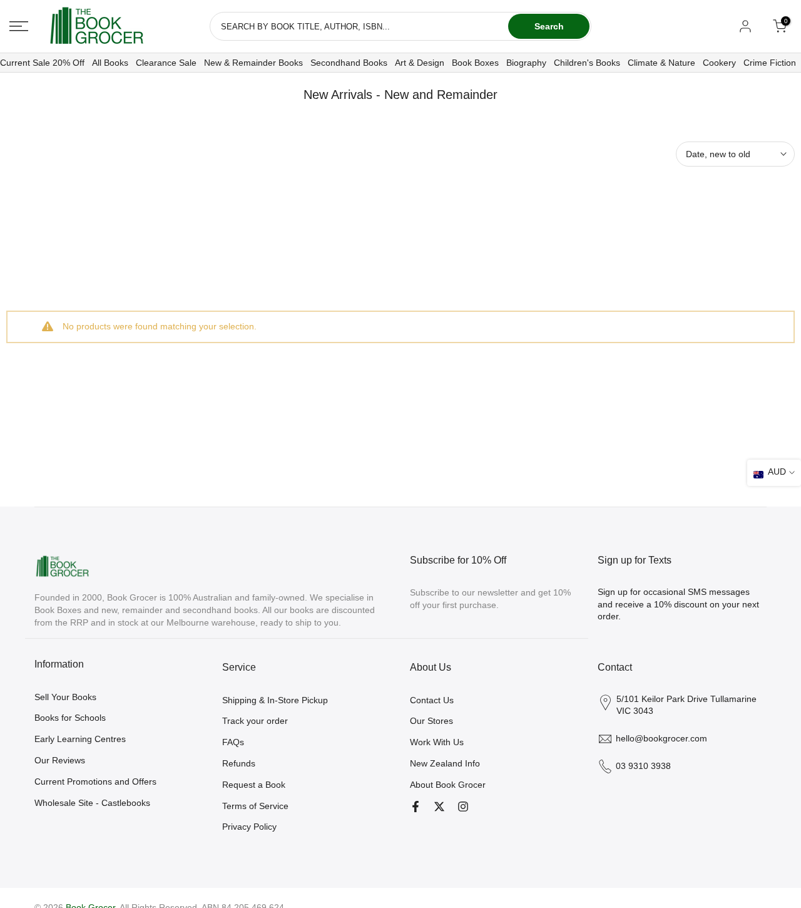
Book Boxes (475, 63)
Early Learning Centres (80, 739)
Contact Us (432, 700)
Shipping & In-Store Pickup (275, 700)
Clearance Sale (166, 63)
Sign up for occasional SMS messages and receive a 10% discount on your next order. (678, 604)
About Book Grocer (448, 785)
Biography (526, 63)
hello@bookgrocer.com (661, 738)
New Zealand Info (445, 763)
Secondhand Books (348, 63)
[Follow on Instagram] (463, 806)
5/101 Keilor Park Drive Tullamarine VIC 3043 (686, 705)
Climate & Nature (661, 63)
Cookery (719, 63)
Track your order (255, 721)
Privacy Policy (249, 827)
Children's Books (587, 63)
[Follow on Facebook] (415, 806)
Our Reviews (59, 760)
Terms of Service (255, 806)
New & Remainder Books (253, 63)
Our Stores (431, 721)
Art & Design (419, 63)
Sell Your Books (65, 697)
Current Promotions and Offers (95, 781)
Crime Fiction (769, 63)
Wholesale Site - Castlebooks (92, 803)
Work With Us (437, 742)
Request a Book (253, 785)
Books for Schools (70, 718)
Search (549, 26)
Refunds (238, 763)
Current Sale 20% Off (42, 63)
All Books (110, 63)
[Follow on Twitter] (439, 806)
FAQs (233, 742)
